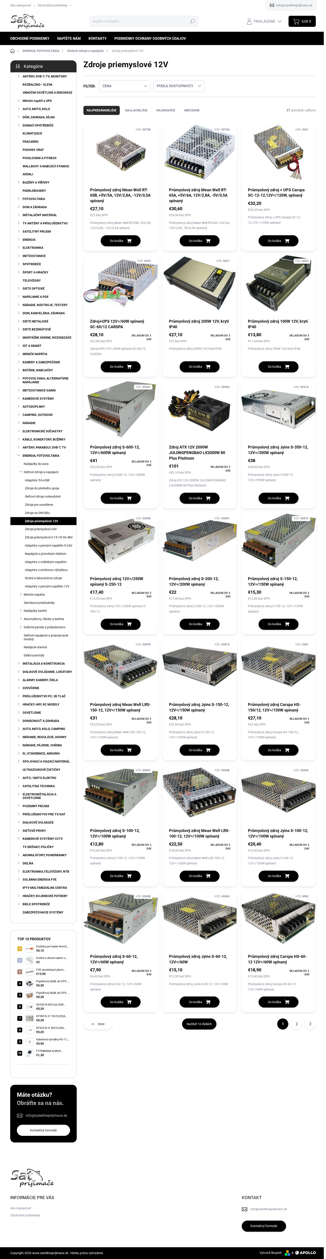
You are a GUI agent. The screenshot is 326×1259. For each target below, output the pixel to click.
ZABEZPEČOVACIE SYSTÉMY (43, 912)
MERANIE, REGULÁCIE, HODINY (45, 737)
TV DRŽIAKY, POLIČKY (38, 847)
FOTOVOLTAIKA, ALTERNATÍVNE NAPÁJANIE (46, 380)
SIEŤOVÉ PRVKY (34, 830)
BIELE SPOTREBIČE (36, 904)
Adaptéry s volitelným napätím (46, 562)
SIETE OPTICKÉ (34, 288)
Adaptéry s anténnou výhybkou (46, 570)
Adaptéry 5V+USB (37, 480)
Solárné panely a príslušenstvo (44, 627)
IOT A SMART (32, 346)
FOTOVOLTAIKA (34, 199)
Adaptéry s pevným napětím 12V (47, 586)
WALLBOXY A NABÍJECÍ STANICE (46, 166)
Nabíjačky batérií (35, 611)
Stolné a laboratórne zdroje (43, 578)
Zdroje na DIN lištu (37, 513)
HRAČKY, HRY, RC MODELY (41, 704)
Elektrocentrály (34, 655)
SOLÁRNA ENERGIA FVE (40, 879)
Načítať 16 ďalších (199, 1024)
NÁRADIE (29, 423)
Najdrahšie (165, 110)
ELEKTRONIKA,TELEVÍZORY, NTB (46, 871)
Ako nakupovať (20, 5)
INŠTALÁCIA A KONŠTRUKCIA (44, 663)
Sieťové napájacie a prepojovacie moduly (46, 637)
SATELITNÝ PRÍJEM (37, 231)
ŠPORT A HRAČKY (35, 272)
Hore (101, 1024)
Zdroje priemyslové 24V (41, 529)
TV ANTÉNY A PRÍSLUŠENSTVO (45, 223)
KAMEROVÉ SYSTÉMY (38, 398)
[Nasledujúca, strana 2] (296, 1024)
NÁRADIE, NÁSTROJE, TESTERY (45, 305)
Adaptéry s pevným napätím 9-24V (48, 545)
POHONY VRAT (33, 150)
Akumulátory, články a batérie (44, 619)
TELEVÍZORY (32, 280)
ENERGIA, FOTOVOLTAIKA (41, 455)
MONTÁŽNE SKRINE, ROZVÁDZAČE (47, 337)
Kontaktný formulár (43, 1130)
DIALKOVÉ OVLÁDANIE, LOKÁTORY (47, 672)
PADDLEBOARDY (34, 190)
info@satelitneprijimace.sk (46, 1115)
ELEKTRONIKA (33, 247)
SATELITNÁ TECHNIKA (39, 786)
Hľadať (192, 21)
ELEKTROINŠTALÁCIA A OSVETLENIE (39, 796)
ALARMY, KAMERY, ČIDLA (40, 680)
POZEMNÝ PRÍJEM (36, 806)
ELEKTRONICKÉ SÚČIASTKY (43, 431)
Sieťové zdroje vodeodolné (43, 496)
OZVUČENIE (31, 688)
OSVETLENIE (32, 712)
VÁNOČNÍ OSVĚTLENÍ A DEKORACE (47, 92)
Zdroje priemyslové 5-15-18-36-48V (49, 537)
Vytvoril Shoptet (271, 1253)
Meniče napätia (34, 594)
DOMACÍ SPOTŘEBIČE (38, 125)
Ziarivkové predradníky (39, 603)
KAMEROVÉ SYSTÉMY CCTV (43, 838)
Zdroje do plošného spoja (42, 488)
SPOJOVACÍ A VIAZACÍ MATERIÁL (46, 761)
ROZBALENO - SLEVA (37, 84)
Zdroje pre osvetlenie (39, 504)
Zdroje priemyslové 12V (41, 521)
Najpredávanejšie (101, 110)
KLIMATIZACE (32, 133)
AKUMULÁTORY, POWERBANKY (45, 855)
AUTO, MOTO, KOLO (36, 109)
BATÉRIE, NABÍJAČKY (38, 370)
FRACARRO (31, 141)
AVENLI (28, 174)
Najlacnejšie (136, 110)
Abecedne (192, 110)
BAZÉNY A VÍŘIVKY (36, 182)
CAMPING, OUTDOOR (38, 415)
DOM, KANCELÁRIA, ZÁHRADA (44, 313)
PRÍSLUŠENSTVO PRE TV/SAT (44, 814)
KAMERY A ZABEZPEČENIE (41, 362)
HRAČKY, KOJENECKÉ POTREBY (45, 896)
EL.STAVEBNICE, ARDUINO (41, 753)
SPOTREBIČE (32, 264)
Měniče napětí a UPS (37, 101)
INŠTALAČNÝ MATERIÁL (40, 215)
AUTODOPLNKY (34, 406)
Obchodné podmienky (53, 5)
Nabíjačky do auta (36, 464)
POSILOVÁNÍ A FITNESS (40, 158)
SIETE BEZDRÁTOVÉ (37, 329)
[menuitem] (31, 38)
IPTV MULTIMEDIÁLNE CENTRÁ (45, 887)
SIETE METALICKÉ (35, 321)
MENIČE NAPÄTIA (35, 354)
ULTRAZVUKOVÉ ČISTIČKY (41, 769)
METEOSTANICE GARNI (39, 390)
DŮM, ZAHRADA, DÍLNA (39, 117)
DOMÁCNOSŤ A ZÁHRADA (41, 721)
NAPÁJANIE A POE (36, 296)
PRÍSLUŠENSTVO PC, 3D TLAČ (44, 696)
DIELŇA (28, 863)
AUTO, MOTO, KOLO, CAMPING (44, 729)
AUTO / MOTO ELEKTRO (39, 778)
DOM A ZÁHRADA (35, 207)
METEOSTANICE (34, 256)
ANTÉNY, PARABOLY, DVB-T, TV (44, 447)
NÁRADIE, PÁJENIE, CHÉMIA (42, 745)
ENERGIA (29, 239)
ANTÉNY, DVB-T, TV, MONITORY (45, 76)
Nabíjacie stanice (35, 647)
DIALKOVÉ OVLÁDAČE (38, 822)
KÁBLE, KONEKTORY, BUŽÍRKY (44, 439)
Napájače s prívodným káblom (45, 553)
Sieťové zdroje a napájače (41, 472)
